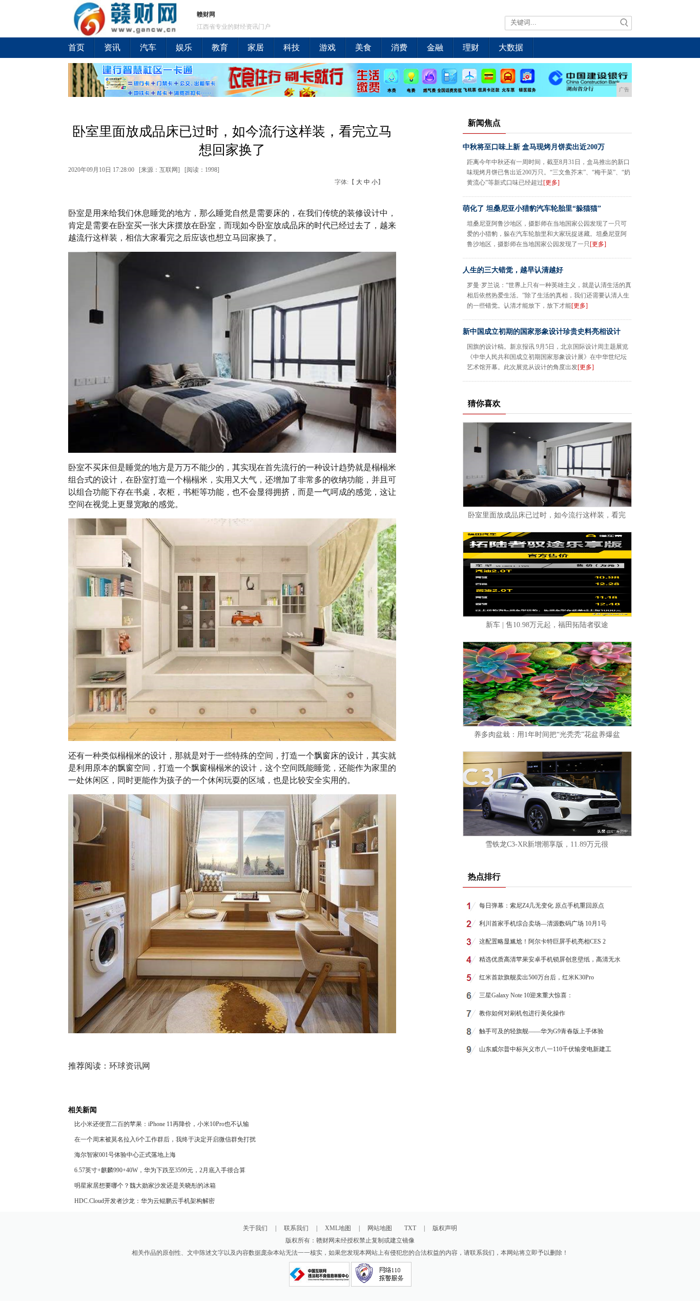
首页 (76, 47)
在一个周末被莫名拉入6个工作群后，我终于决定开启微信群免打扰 (165, 1139)
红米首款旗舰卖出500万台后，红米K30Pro (536, 977)
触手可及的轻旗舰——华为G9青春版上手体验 (541, 1031)
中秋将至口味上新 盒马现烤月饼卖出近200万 (534, 147)
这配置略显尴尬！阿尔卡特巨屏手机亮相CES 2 (542, 941)
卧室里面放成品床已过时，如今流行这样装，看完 (547, 515)
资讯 (112, 47)
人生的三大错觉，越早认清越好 (513, 270)
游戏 (327, 47)
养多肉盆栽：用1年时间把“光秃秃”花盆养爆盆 (547, 734)
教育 (220, 47)
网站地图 (379, 1228)
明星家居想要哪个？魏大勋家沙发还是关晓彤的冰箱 (145, 1185)
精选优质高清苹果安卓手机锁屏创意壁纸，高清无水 (550, 959)
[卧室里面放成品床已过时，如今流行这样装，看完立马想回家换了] (547, 504)
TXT (410, 1228)
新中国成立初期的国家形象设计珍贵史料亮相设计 (542, 331)
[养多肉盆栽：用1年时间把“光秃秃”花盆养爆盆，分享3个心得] (547, 724)
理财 (471, 47)
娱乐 (184, 47)
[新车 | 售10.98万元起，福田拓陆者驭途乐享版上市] (547, 614)
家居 (256, 47)
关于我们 (255, 1228)
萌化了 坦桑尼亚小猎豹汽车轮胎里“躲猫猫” (532, 208)
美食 (363, 47)
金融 (435, 47)
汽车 (148, 47)
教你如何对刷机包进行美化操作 (522, 1013)
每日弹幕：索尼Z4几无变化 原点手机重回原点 (541, 905)
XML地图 (338, 1228)
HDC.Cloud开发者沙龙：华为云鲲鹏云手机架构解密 (144, 1201)
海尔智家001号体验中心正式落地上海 (125, 1154)
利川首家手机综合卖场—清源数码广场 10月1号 (543, 923)
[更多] (551, 182)
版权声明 (445, 1228)
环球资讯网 (129, 1065)
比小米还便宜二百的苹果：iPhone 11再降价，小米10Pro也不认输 (161, 1124)
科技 (291, 47)
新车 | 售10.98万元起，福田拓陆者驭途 (547, 625)
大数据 (511, 47)
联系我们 (296, 1228)
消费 (399, 47)
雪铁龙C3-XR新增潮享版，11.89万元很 (546, 844)
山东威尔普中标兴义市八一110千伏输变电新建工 (545, 1049)
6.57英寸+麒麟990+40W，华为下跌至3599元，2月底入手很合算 (159, 1170)
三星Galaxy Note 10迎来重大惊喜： (526, 995)
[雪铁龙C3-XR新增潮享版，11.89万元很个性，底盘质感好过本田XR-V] (547, 833)
